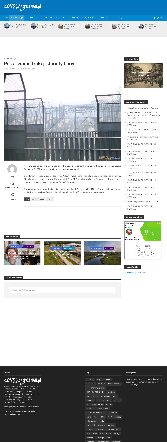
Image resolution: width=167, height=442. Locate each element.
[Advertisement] (83, 44)
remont (89, 429)
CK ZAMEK (91, 384)
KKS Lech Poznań (104, 400)
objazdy (118, 417)
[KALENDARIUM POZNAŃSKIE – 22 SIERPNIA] (87, 26)
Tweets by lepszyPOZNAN (135, 272)
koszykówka (104, 408)
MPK (103, 417)
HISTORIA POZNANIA (95, 392)
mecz (96, 417)
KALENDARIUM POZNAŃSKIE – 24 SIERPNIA (44, 26)
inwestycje (111, 392)
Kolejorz (117, 400)
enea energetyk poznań (96, 388)
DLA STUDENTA (90, 17)
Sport (64, 17)
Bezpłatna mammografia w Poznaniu (153, 26)
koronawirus (91, 408)
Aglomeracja (17, 17)
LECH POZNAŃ (111, 413)
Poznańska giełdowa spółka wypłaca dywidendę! (62, 252)
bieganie (100, 379)
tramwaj (90, 437)
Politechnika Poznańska (96, 425)
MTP (110, 417)
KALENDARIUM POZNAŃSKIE (98, 396)
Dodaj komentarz (12, 187)
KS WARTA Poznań (94, 413)
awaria (34, 199)
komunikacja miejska (95, 404)
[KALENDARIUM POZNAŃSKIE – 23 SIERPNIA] (60, 26)
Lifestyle (54, 17)
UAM (109, 437)
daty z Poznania (114, 384)
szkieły (116, 433)
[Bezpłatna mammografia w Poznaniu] (141, 26)
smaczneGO (76, 17)
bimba (108, 379)
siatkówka (99, 429)
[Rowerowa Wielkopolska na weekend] (6, 26)
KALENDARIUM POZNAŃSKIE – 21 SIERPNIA (124, 26)
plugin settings (132, 384)
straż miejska (92, 433)
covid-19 (101, 384)
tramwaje (100, 437)
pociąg (49, 199)
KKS (114, 396)
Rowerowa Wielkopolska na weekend (19, 26)
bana (42, 199)
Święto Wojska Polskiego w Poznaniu (142, 201)
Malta (89, 417)
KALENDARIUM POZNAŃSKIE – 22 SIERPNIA (98, 26)
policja (101, 421)
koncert (109, 404)
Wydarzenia (106, 17)
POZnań (29, 17)
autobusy (90, 379)
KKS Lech (90, 400)
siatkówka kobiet (113, 429)
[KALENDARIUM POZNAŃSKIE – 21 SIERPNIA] (114, 26)
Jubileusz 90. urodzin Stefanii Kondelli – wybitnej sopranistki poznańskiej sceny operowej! (22, 253)
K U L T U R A (41, 17)
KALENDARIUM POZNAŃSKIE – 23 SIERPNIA (71, 26)
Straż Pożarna (105, 433)
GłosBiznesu (69, 248)
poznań (111, 425)
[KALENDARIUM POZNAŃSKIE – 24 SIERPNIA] (33, 26)
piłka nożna (91, 421)
